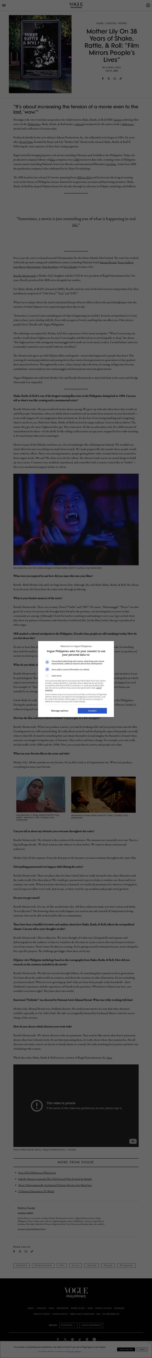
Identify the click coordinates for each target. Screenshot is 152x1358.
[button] (76, 676)
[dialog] (76, 679)
